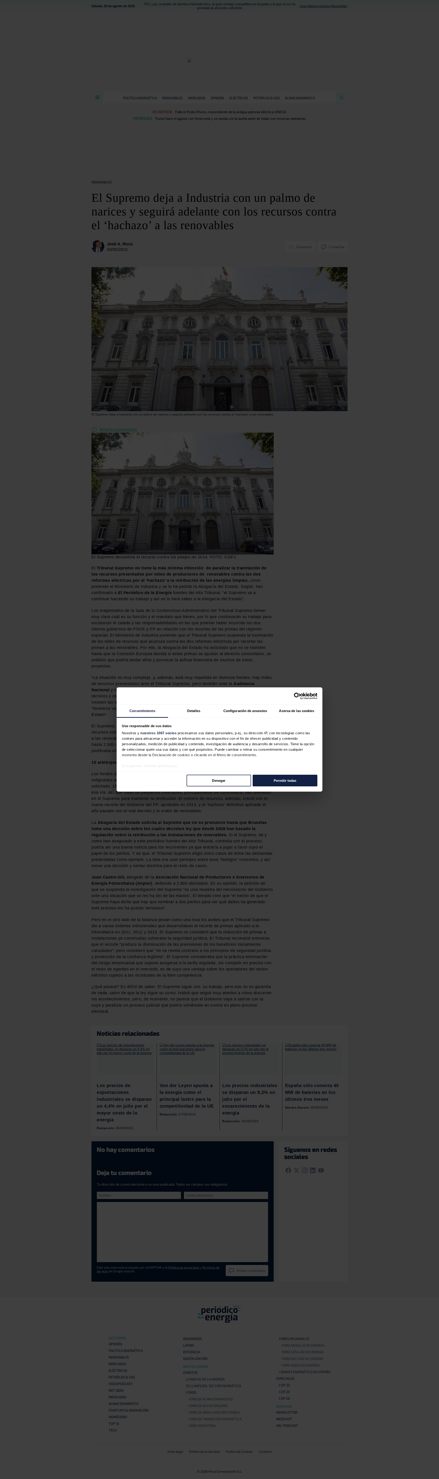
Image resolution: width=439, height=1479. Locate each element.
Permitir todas (285, 780)
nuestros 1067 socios (158, 733)
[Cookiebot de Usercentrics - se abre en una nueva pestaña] (297, 695)
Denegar (218, 780)
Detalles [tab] (193, 711)
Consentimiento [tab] (142, 711)
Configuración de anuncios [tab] (245, 711)
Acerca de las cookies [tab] (296, 711)
